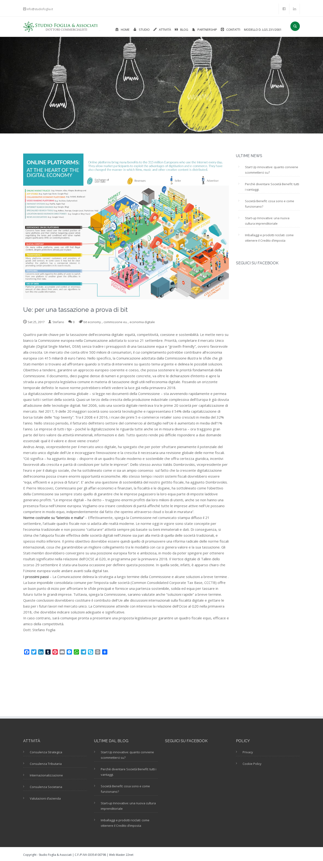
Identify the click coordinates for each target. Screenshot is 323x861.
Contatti (233, 29)
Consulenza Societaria (46, 787)
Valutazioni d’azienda (45, 798)
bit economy (92, 322)
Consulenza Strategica (46, 752)
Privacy (248, 752)
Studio (144, 29)
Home (125, 29)
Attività (165, 29)
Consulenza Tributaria (46, 764)
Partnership (207, 29)
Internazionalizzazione (46, 775)
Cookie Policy (252, 764)
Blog (184, 29)
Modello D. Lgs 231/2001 (262, 29)
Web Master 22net (121, 855)
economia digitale (142, 322)
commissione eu (115, 322)
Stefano (58, 322)
